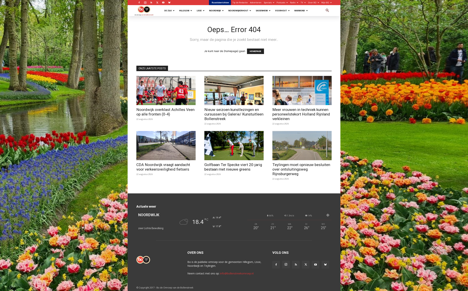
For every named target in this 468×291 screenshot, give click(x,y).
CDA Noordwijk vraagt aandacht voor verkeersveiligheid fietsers (163, 167)
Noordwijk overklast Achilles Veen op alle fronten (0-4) (165, 111)
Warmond (299, 10)
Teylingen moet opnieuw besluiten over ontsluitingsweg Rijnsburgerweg (301, 169)
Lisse (199, 10)
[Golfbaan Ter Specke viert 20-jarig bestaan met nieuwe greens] (234, 145)
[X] (157, 2)
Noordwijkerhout (238, 10)
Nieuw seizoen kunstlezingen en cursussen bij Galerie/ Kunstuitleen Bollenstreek (233, 114)
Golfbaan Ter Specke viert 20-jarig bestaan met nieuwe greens (233, 167)
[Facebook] (139, 2)
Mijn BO (325, 2)
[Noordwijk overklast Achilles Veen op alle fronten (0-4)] (166, 90)
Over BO (312, 2)
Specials (268, 2)
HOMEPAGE (255, 51)
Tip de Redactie (240, 2)
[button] (327, 11)
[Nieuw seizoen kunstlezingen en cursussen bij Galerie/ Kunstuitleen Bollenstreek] (234, 90)
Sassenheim (262, 10)
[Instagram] (145, 2)
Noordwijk (215, 10)
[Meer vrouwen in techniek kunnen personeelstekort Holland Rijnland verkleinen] (302, 90)
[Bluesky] (169, 2)
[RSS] (151, 2)
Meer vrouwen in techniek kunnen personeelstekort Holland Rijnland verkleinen (301, 114)
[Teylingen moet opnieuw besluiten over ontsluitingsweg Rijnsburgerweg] (302, 145)
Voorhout (281, 10)
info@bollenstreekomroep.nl (237, 273)
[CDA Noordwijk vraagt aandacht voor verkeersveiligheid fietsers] (166, 145)
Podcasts (281, 2)
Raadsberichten (220, 2)
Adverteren (255, 2)
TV (302, 2)
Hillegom (184, 10)
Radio (293, 2)
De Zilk (168, 10)
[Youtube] (163, 2)
